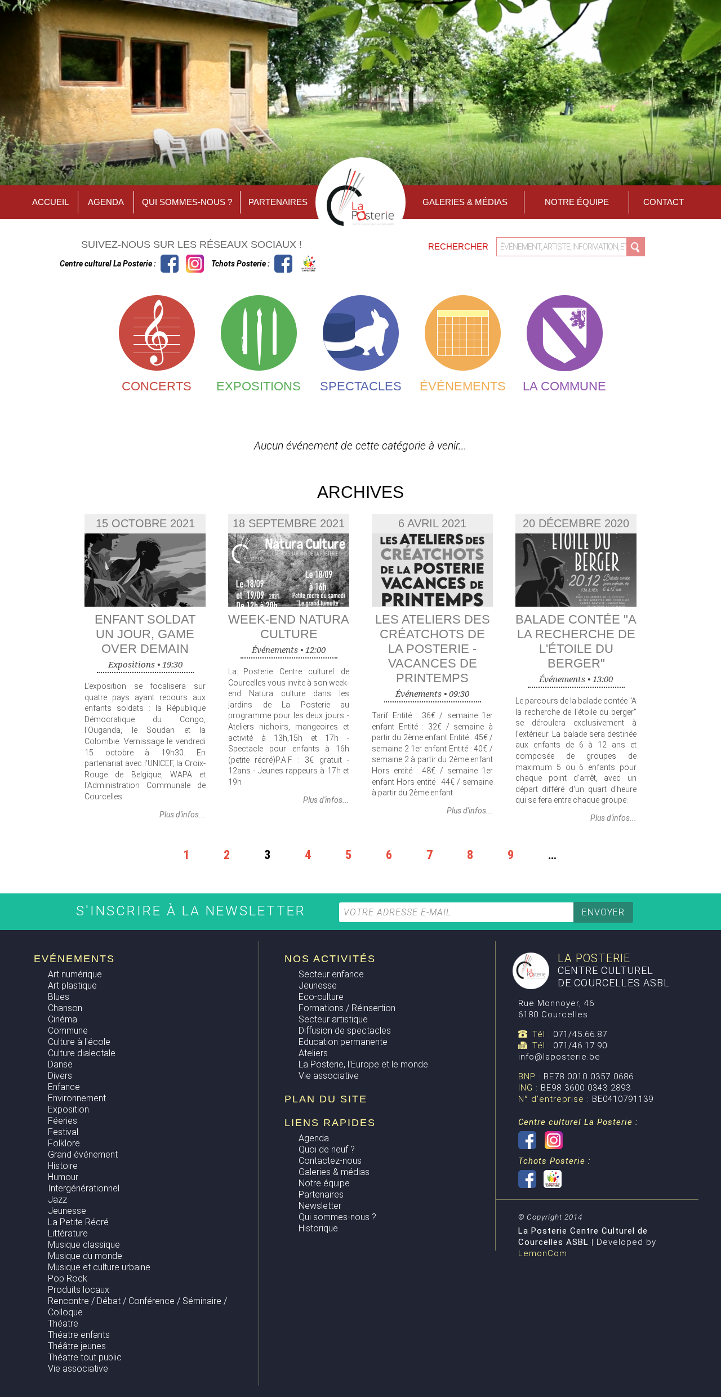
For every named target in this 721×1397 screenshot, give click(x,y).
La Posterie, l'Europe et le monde (363, 1064)
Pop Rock (67, 1278)
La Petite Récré (78, 1222)
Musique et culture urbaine (99, 1267)
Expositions (258, 386)
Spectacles (361, 386)
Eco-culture (321, 996)
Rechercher (459, 246)
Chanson (65, 1008)
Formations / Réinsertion (347, 1008)
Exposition (68, 1109)
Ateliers (313, 1053)
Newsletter (320, 1205)
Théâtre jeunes (77, 1346)
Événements (463, 386)
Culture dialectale (81, 1053)
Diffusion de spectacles (345, 1030)
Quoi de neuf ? (327, 1149)
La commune (564, 386)
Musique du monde (85, 1256)
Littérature (68, 1233)
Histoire (63, 1165)
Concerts (157, 386)
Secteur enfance (331, 974)
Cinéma (62, 1019)
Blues (58, 996)
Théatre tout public (85, 1357)
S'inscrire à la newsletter (193, 911)
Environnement (77, 1098)
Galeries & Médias (465, 202)
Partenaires (278, 202)
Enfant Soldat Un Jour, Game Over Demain (145, 634)
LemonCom (542, 1253)
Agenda (106, 202)
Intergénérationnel (83, 1188)
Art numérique (75, 974)
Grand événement (83, 1154)
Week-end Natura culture (288, 626)
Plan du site (325, 1099)
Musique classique (84, 1244)
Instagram (195, 264)
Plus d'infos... (182, 814)
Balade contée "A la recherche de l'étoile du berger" (576, 641)
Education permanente (343, 1041)
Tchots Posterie (296, 264)
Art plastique (72, 985)
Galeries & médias (334, 1172)
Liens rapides (330, 1122)
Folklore (64, 1143)
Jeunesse (67, 1210)
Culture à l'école (79, 1041)
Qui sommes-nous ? (187, 202)
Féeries (62, 1120)
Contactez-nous (330, 1160)
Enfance (64, 1087)
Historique (318, 1228)
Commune (68, 1030)
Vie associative (78, 1368)
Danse (60, 1064)
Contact (663, 202)
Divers (60, 1075)
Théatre (63, 1323)
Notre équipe (577, 202)
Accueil (50, 202)
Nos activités (330, 958)
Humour (63, 1177)
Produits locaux (78, 1289)
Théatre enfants (79, 1334)
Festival (63, 1132)
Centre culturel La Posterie (170, 264)
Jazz (57, 1199)
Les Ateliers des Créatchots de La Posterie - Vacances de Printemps (432, 648)
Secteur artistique (333, 1019)
